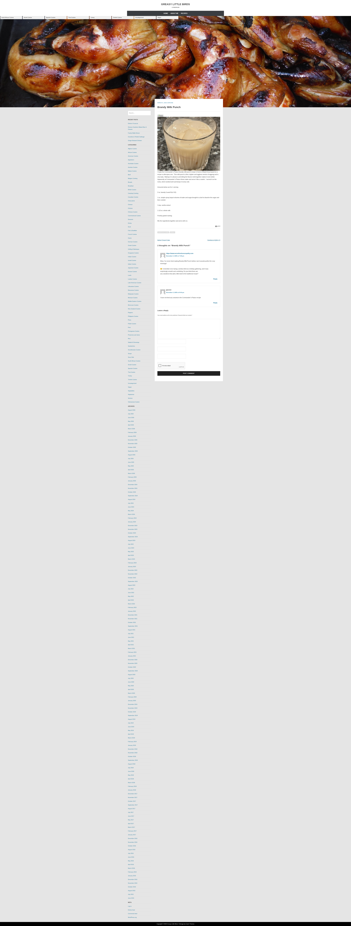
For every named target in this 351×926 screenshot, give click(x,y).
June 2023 (131, 548)
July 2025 (131, 458)
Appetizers (131, 160)
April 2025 (131, 469)
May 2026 (131, 421)
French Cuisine (132, 234)
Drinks (172, 232)
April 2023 (131, 555)
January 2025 (132, 481)
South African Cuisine (7, 17)
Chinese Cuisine (132, 212)
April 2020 (131, 689)
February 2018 (132, 786)
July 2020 (131, 678)
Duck (129, 227)
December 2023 (132, 525)
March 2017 (131, 827)
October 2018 (132, 756)
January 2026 (132, 436)
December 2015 (132, 879)
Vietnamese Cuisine (133, 402)
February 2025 (132, 477)
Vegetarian (131, 394)
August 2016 (131, 849)
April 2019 (131, 734)
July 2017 (131, 812)
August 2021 (131, 630)
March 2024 (131, 514)
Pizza (129, 320)
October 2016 (132, 846)
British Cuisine (132, 189)
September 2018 (133, 760)
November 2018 (132, 752)
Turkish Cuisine (117, 17)
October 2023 (132, 533)
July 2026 (131, 414)
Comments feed (132, 913)
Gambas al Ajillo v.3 (213, 240)
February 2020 (132, 697)
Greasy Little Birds (175, 4)
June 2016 (131, 857)
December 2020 (132, 659)
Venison (130, 398)
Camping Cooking (133, 193)
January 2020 (132, 700)
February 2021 (132, 652)
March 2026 (131, 428)
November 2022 (132, 574)
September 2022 (133, 581)
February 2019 (132, 741)
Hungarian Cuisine (133, 253)
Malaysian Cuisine (133, 294)
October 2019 (132, 712)
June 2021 (131, 637)
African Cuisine (132, 152)
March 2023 (131, 559)
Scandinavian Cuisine (134, 350)
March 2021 (131, 648)
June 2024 (131, 507)
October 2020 (132, 667)
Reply (215, 279)
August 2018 (131, 764)
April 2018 (131, 779)
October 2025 (132, 447)
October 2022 (132, 577)
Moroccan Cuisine (133, 305)
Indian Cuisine (132, 256)
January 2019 (132, 745)
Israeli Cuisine (132, 260)
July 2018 (131, 767)
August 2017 (131, 808)
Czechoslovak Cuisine (134, 215)
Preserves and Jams (134, 335)
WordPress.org (132, 917)
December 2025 (132, 440)
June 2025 (131, 462)
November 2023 (132, 529)
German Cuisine (132, 242)
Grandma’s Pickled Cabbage (136, 137)
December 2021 (132, 615)
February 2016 (132, 872)
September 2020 (133, 671)
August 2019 (131, 719)
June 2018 (131, 771)
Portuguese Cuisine (133, 331)
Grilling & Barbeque (133, 249)
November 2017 (132, 797)
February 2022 (132, 607)
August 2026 (131, 410)
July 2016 (131, 853)
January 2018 (132, 790)
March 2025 (131, 473)
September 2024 (133, 495)
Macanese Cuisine (133, 290)
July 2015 (131, 894)
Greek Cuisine (132, 245)
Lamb (129, 275)
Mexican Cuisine (132, 297)
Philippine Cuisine (133, 316)
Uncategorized (139, 17)
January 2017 (132, 834)
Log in (130, 906)
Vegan (159, 17)
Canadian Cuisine (133, 197)
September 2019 (133, 715)
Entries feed (131, 910)
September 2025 (133, 451)
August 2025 (131, 455)
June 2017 (131, 816)
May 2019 (131, 730)
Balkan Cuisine (132, 171)
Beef (129, 174)
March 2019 (131, 738)
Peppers (130, 312)
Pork (129, 327)
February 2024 (132, 518)
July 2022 (131, 589)
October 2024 (132, 492)
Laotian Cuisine (132, 279)
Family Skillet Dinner (134, 133)
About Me (174, 13)
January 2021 (132, 656)
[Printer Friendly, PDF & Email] (160, 115)
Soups (130, 353)
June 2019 (131, 726)
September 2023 (133, 536)
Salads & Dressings (133, 342)
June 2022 (131, 592)
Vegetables (131, 391)
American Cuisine (163, 232)
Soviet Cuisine (28, 17)
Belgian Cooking (132, 178)
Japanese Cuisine (133, 268)
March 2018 (131, 782)
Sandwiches (131, 346)
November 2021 (132, 618)
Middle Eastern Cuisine (134, 301)
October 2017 (132, 801)
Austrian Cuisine (132, 167)
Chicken (130, 208)
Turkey (93, 17)
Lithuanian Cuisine (133, 286)
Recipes (184, 13)
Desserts (130, 219)
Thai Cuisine (72, 17)
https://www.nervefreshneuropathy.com (179, 253)
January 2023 (132, 566)
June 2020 (131, 682)
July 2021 (131, 633)
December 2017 (132, 793)
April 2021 (131, 644)
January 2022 (132, 611)
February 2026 (132, 432)
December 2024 (132, 484)
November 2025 (132, 443)
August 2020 (131, 674)
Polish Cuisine (132, 323)
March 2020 (131, 693)
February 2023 (132, 563)
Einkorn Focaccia (133, 123)
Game (130, 238)
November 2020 (132, 663)
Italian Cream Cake (163, 240)
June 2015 (131, 898)
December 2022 (132, 570)
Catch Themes (190, 924)
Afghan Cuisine (132, 148)
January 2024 (132, 522)
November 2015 (132, 883)
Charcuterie (131, 201)
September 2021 (133, 626)
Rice (129, 338)
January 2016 (132, 875)
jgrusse (170, 102)
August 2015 (131, 890)
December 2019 (132, 704)
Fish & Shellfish (132, 230)
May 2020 (131, 685)
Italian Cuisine (132, 264)
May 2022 (131, 596)
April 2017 (131, 823)
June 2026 (131, 417)
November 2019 (132, 708)
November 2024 (132, 488)
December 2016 (132, 838)
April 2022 (131, 600)
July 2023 (131, 544)
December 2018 (132, 749)
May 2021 (131, 641)
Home (166, 13)
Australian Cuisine (133, 163)
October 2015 (132, 887)
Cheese (130, 204)
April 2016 (131, 864)
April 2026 (131, 425)
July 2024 (131, 503)
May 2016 (131, 861)
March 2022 (131, 604)
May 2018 (131, 775)
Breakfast (130, 186)
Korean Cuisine (132, 271)
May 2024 (131, 510)
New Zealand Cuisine (134, 309)
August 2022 (131, 585)
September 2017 (133, 805)
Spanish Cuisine (50, 17)
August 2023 (131, 540)
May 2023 (131, 551)
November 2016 (132, 842)
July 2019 (131, 723)
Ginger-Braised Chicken (135, 140)
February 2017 (132, 831)
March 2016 (131, 868)
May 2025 (131, 466)
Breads (130, 182)
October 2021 (132, 622)
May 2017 (131, 820)
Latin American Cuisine (134, 282)
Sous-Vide (131, 357)
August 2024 (131, 499)
